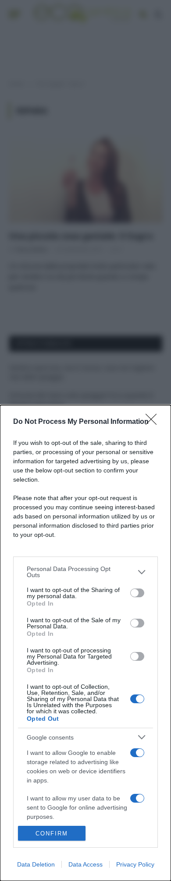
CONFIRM (52, 833)
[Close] (154, 422)
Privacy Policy (135, 864)
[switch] (137, 593)
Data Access (85, 864)
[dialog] (85, 643)
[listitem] (85, 572)
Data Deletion (36, 864)
